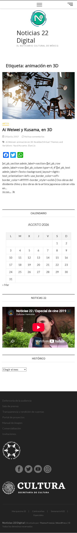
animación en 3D (25, 142)
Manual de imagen (12, 422)
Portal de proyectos (13, 417)
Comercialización (11, 428)
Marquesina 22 (19, 511)
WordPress (61, 523)
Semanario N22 (58, 511)
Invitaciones (9, 433)
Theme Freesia (47, 523)
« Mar (5, 284)
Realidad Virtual (42, 142)
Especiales (38, 515)
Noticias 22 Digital (32, 36)
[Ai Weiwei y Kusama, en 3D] (38, 95)
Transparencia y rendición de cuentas (23, 411)
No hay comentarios (34, 136)
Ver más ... (10, 192)
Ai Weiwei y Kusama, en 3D (27, 129)
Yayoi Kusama (20, 145)
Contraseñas (38, 511)
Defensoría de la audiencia (17, 400)
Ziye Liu (31, 145)
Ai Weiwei (11, 142)
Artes (5, 123)
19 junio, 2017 (11, 136)
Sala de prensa (10, 406)
